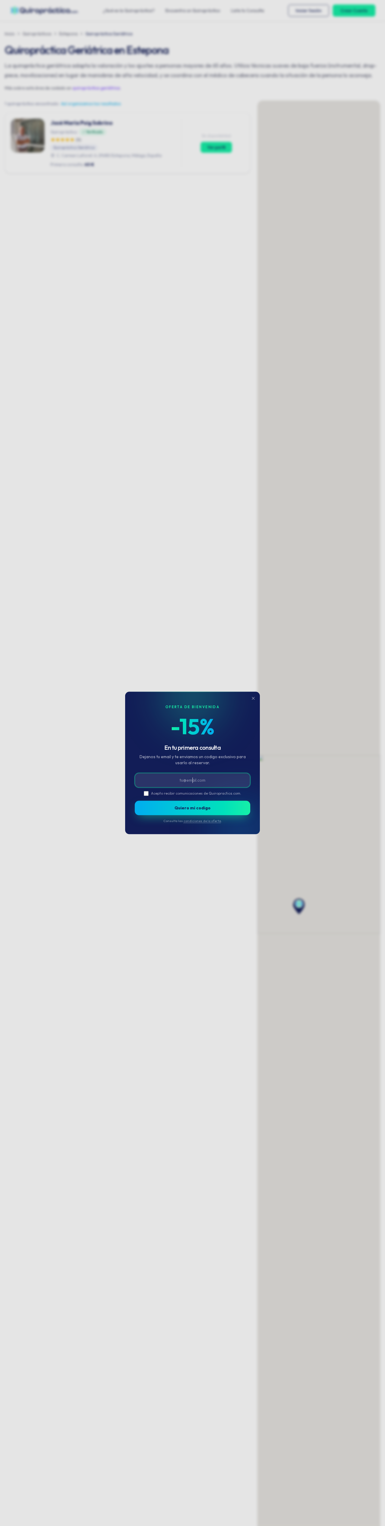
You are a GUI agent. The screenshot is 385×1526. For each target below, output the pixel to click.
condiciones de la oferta (202, 821)
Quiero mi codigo (192, 808)
